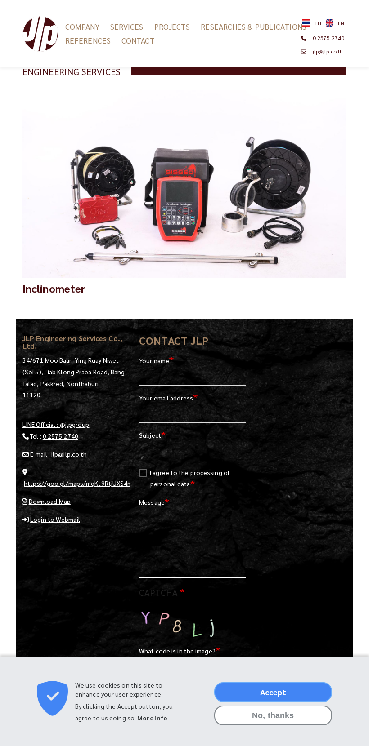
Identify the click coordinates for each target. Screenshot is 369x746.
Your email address (166, 398)
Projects (172, 26)
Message (152, 502)
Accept (273, 692)
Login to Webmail (55, 519)
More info (152, 718)
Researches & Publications (253, 26)
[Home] (43, 34)
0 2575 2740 (328, 37)
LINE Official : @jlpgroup (56, 424)
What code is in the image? (177, 651)
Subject (150, 435)
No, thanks (273, 715)
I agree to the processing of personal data (189, 478)
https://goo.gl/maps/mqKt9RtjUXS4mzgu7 (85, 483)
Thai (314, 23)
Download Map (50, 501)
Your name (154, 360)
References (88, 40)
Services (127, 26)
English (335, 23)
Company (82, 26)
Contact (138, 40)
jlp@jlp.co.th (328, 51)
